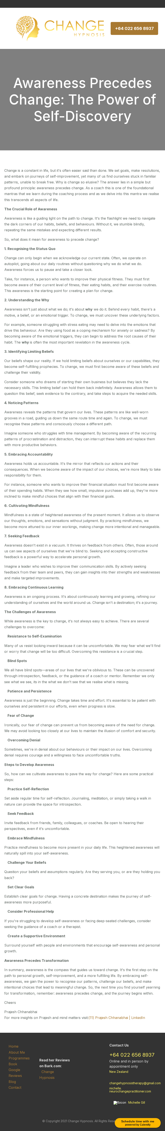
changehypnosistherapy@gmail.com (135, 1083)
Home (13, 1046)
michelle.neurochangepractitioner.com (130, 1089)
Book (13, 1064)
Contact (15, 1087)
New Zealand (118, 1071)
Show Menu (6, 28)
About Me (17, 1052)
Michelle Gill (136, 1102)
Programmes (19, 1058)
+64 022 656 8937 (134, 28)
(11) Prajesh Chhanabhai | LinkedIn (117, 1017)
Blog (12, 1081)
